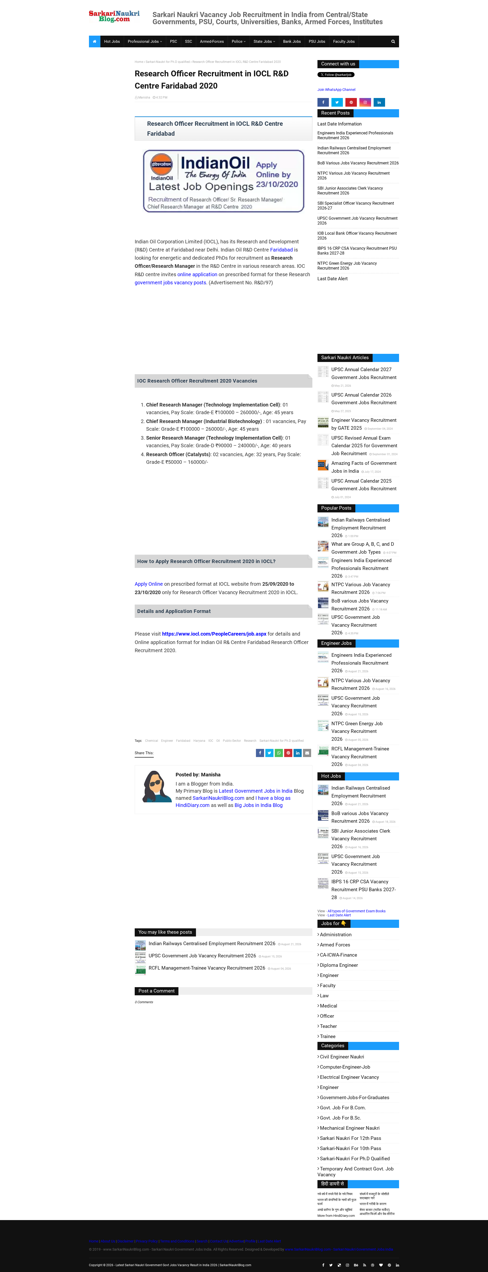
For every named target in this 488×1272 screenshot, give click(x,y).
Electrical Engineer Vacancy (349, 1077)
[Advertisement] (110, 139)
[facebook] (323, 102)
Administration (336, 935)
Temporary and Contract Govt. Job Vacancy (355, 1172)
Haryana (199, 741)
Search (202, 1241)
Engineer (167, 741)
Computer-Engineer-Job (345, 1067)
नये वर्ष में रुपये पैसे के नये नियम (335, 1194)
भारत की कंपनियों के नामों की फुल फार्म (336, 1202)
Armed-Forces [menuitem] (212, 41)
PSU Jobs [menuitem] (317, 41)
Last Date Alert (339, 915)
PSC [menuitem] (173, 41)
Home (139, 62)
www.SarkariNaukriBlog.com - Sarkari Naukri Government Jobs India (339, 1249)
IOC (210, 741)
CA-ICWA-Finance (338, 955)
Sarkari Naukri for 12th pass (350, 1138)
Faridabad (281, 250)
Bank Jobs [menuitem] (292, 41)
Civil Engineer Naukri (342, 1057)
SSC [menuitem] (188, 41)
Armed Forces (335, 945)
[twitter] (337, 102)
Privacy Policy (147, 1241)
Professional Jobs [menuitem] (143, 41)
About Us (107, 1241)
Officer (327, 1016)
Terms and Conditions (177, 1241)
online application (197, 274)
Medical (328, 1006)
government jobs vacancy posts (170, 282)
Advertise (236, 1241)
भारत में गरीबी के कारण (373, 1204)
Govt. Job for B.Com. (343, 1108)
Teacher (328, 1026)
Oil (218, 741)
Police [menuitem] (237, 41)
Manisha (144, 97)
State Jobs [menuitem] (263, 41)
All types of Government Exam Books (357, 911)
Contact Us (218, 1241)
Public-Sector (232, 741)
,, (135, 975)
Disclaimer (125, 1241)
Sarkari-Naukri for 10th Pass (350, 1148)
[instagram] (365, 102)
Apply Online (149, 584)
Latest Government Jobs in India (256, 791)
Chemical (151, 741)
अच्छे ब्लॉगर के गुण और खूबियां (334, 1210)
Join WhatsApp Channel (336, 90)
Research (250, 741)
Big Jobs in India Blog (259, 805)
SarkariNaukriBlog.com (219, 798)
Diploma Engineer (339, 965)
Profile (250, 1241)
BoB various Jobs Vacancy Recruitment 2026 (358, 163)
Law (324, 996)
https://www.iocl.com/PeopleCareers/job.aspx (214, 634)
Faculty (328, 985)
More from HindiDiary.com (336, 1216)
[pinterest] (351, 102)
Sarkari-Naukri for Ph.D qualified (168, 62)
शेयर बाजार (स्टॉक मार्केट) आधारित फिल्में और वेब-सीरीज (377, 1212)
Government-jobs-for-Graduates (354, 1097)
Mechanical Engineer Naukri (350, 1128)
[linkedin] (379, 102)
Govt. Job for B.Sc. (340, 1118)
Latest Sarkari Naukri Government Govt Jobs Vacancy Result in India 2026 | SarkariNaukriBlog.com (183, 1265)
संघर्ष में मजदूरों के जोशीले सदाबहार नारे (374, 1196)
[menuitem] (94, 41)
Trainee (328, 1036)
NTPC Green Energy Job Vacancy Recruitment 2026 (347, 266)
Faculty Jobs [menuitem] (344, 41)
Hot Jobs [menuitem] (112, 41)
